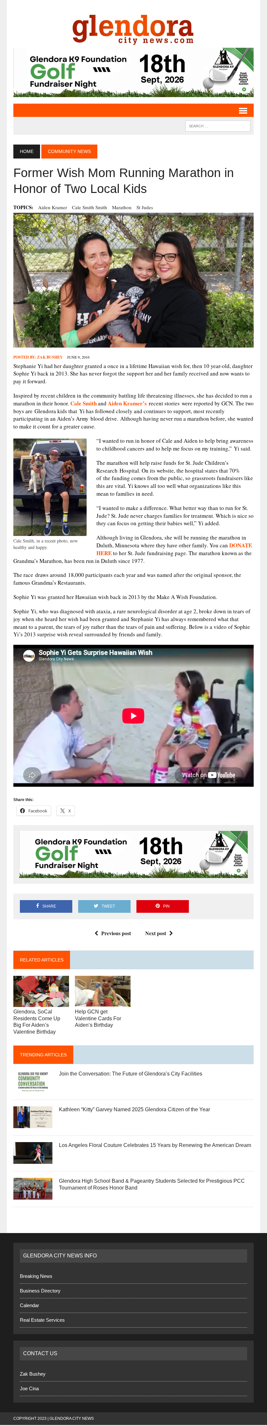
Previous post (116, 933)
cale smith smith (89, 207)
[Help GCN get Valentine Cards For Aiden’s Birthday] (103, 1002)
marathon (122, 207)
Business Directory (40, 1290)
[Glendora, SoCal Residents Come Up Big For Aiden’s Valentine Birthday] (41, 1002)
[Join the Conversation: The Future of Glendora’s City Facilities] (32, 1088)
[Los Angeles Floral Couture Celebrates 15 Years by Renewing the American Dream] (32, 1159)
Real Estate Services (42, 1320)
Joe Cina (29, 1388)
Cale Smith (83, 403)
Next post (155, 933)
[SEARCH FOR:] (217, 125)
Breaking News (36, 1276)
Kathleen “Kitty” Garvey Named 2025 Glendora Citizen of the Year (134, 1109)
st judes (144, 207)
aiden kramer (52, 207)
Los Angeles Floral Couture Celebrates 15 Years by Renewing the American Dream (155, 1145)
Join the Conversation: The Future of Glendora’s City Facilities (130, 1073)
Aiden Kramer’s (127, 403)
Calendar (29, 1305)
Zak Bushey (50, 357)
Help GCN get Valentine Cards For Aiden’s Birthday (98, 1018)
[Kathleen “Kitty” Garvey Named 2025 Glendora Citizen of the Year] (32, 1124)
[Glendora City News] (133, 27)
